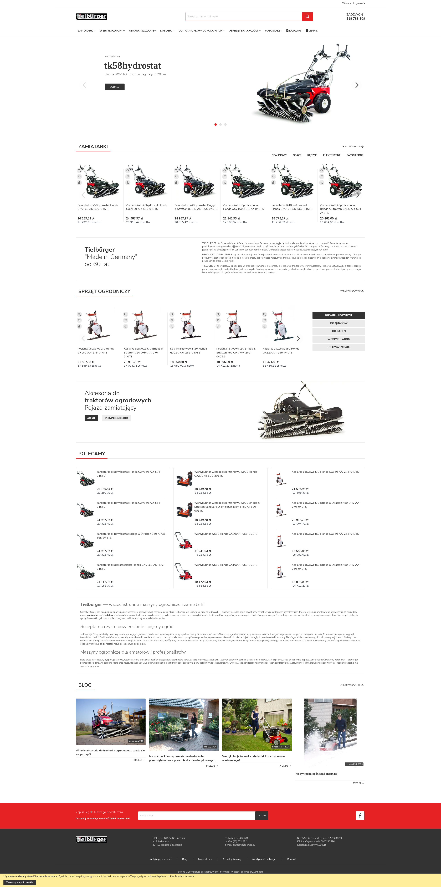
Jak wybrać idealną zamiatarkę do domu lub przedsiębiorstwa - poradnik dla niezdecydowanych (182, 758)
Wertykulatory (338, 339)
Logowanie (359, 3)
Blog (184, 859)
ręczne (312, 155)
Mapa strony (205, 859)
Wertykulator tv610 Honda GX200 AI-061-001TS (225, 534)
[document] (220, 880)
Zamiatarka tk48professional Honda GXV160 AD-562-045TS (292, 207)
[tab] (215, 124)
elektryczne (332, 155)
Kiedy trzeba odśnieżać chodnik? (316, 774)
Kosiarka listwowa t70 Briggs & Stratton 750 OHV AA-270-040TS (143, 352)
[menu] (198, 30)
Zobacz (114, 87)
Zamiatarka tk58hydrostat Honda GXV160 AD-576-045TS (98, 207)
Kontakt (291, 859)
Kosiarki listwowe (339, 315)
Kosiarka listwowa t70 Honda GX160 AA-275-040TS (96, 351)
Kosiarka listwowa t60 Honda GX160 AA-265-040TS (188, 351)
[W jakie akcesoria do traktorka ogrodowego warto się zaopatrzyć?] (111, 744)
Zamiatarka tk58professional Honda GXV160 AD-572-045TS (243, 207)
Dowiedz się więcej (184, 876)
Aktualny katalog (232, 859)
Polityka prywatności (160, 859)
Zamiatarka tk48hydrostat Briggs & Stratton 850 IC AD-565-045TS (196, 207)
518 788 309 (355, 19)
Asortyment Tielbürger (264, 859)
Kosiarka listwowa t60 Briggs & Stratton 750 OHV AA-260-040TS (235, 352)
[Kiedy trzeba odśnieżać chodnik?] (330, 767)
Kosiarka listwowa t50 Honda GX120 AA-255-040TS (281, 351)
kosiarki (122, 615)
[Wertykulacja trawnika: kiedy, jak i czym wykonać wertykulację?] (257, 750)
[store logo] (91, 16)
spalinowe (279, 155)
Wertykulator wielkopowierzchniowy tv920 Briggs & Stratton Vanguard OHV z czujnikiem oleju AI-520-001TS (227, 507)
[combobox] (249, 16)
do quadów (339, 323)
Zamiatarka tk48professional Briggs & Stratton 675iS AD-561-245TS (341, 209)
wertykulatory (106, 615)
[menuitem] (86, 30)
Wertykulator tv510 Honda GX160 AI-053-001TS (225, 565)
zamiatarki (92, 615)
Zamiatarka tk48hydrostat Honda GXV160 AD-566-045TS (146, 207)
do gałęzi (339, 331)
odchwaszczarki (338, 347)
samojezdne (354, 155)
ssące (297, 155)
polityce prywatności (252, 871)
